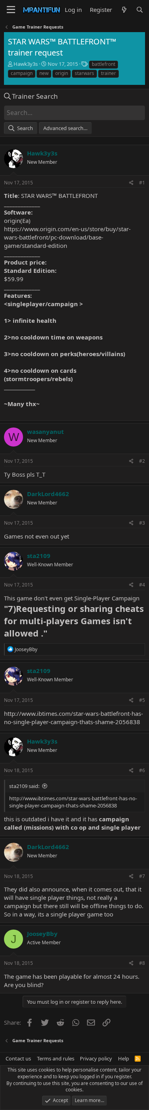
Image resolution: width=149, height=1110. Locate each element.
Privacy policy (96, 1058)
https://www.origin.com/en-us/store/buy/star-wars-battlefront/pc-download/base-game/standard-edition (67, 237)
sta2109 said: (24, 786)
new (43, 73)
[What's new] (124, 9)
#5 (142, 700)
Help (123, 1058)
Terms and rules (55, 1058)
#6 (142, 770)
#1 (142, 182)
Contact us (18, 1058)
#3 (142, 523)
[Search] (139, 9)
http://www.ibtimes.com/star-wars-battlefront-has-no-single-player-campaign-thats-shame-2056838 (73, 717)
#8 (142, 963)
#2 (142, 461)
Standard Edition (29, 270)
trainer (108, 73)
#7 (142, 876)
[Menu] (11, 10)
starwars (84, 73)
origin (61, 73)
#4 (142, 584)
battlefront (103, 64)
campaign (22, 73)
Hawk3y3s (26, 63)
